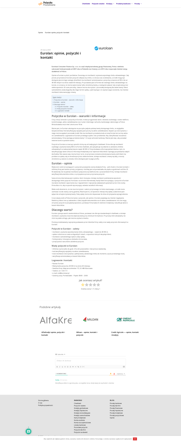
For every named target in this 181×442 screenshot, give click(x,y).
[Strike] (65, 367)
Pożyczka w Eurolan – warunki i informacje (68, 100)
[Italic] (59, 367)
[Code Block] (75, 367)
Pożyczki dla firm (80, 430)
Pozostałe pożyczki (80, 427)
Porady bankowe (116, 403)
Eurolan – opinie (59, 102)
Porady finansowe (116, 408)
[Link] (78, 367)
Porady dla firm (115, 406)
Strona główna (43, 400)
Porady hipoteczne (116, 410)
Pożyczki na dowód (80, 432)
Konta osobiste (79, 420)
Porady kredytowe (116, 413)
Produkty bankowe (123, 4)
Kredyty (109, 4)
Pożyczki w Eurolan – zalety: (65, 106)
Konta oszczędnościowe (82, 423)
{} (80, 366)
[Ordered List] (67, 367)
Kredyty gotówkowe (81, 408)
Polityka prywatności (45, 405)
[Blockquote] (73, 367)
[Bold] (57, 367)
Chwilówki (86, 4)
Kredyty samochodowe (82, 415)
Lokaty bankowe (80, 425)
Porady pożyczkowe (117, 415)
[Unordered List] (70, 367)
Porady (137, 4)
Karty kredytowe (80, 418)
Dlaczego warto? (59, 104)
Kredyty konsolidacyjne (82, 413)
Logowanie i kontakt (63, 111)
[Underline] (62, 367)
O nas (40, 403)
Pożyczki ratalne (98, 4)
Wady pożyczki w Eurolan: (64, 109)
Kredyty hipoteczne (81, 410)
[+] (83, 366)
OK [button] (135, 439)
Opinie (40, 32)
